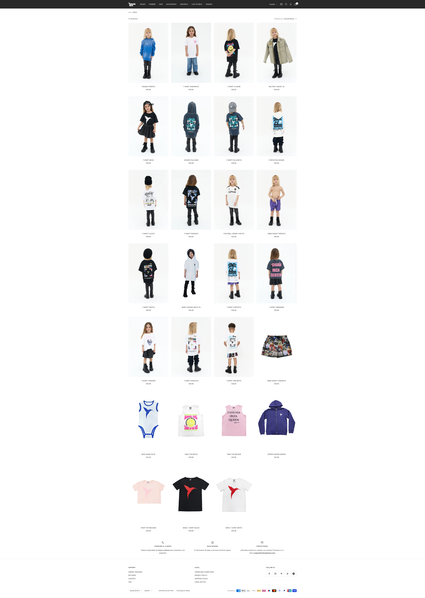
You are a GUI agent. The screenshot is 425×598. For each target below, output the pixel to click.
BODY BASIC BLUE (148, 454)
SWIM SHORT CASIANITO (276, 381)
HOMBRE (152, 4)
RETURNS (132, 575)
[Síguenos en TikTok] (287, 574)
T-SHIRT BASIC (148, 160)
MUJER (142, 4)
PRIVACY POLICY (201, 575)
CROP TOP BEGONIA (148, 528)
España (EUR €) (135, 590)
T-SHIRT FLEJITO (148, 234)
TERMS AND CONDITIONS (204, 572)
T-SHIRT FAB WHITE (233, 381)
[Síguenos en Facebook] (269, 574)
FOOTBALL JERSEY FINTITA (234, 234)
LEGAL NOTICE (200, 582)
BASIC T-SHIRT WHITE (234, 528)
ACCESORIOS (171, 4)
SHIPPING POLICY (201, 579)
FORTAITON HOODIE (276, 160)
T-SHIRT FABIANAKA (276, 307)
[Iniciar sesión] (291, 4)
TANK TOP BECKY (191, 454)
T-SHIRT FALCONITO (234, 160)
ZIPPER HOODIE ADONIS (277, 454)
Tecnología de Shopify (183, 590)
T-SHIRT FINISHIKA (148, 381)
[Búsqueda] (286, 4)
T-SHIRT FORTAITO (234, 307)
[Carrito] (295, 4)
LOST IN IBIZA (197, 4)
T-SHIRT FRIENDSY (191, 234)
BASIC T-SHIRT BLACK (191, 528)
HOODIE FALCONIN (191, 160)
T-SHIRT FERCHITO (191, 381)
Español (272, 4)
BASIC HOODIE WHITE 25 (191, 307)
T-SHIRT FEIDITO (148, 307)
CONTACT (132, 579)
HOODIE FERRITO (148, 86)
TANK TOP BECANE (234, 454)
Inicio (130, 12)
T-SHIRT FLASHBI (233, 86)
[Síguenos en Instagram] (275, 574)
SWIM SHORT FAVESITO (277, 234)
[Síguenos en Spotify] (294, 574)
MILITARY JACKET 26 (276, 86)
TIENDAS (209, 4)
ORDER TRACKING (135, 572)
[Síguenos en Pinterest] (281, 574)
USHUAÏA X (184, 4)
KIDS (161, 4)
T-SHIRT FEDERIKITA (191, 86)
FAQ (129, 582)
